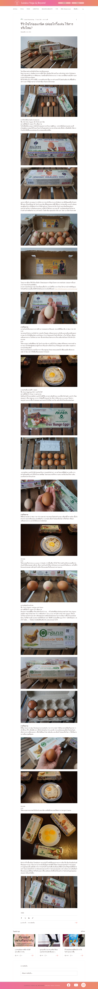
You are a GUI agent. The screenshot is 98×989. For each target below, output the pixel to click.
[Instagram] (83, 985)
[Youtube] (76, 985)
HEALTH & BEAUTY (47, 9)
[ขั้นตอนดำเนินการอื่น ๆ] (76, 19)
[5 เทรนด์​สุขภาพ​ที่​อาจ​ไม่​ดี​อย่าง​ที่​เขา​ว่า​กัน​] (24, 940)
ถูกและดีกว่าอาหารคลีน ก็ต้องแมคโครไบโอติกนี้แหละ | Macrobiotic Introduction (49, 951)
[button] (83, 9)
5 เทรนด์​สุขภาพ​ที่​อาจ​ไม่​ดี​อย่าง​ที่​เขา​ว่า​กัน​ (22, 951)
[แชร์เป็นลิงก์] (32, 918)
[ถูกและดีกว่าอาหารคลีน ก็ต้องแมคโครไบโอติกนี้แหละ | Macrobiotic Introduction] (49, 940)
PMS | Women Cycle (66, 9)
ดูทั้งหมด (83, 931)
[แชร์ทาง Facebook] (21, 918)
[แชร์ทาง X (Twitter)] (25, 918)
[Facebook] (68, 985)
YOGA (22, 9)
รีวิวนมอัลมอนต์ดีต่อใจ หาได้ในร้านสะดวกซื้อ (73, 951)
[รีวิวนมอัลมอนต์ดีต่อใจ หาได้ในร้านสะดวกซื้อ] (74, 940)
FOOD (28, 9)
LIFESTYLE (36, 9)
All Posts (15, 9)
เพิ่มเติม (76, 9)
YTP (57, 9)
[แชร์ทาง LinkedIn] (29, 918)
